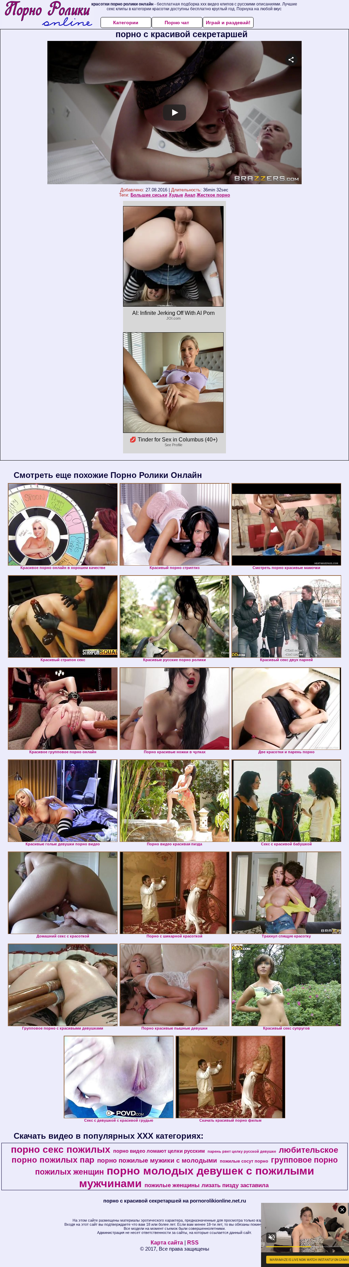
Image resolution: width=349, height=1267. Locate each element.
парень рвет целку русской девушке (242, 1151)
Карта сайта (167, 1243)
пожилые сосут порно (244, 1161)
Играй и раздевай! (228, 22)
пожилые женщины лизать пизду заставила (207, 1185)
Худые (176, 195)
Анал (189, 195)
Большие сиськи (149, 195)
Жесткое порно (213, 195)
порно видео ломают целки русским (159, 1151)
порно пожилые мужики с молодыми (157, 1160)
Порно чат (177, 22)
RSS (193, 1243)
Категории (125, 22)
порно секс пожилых (60, 1149)
